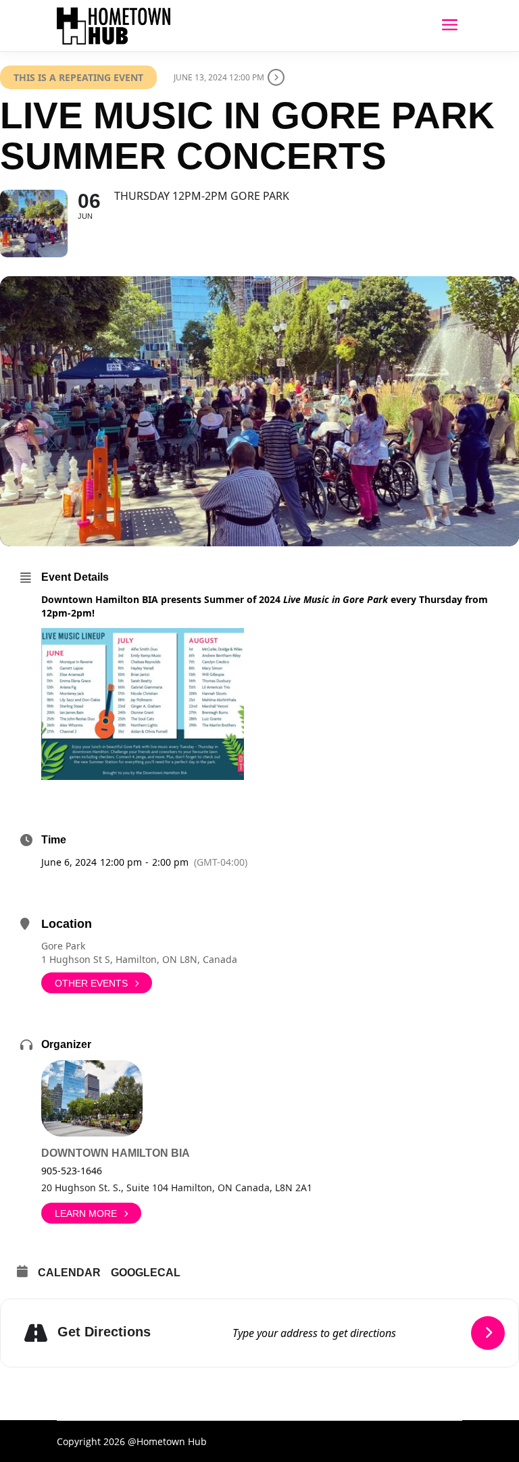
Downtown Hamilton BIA (115, 1153)
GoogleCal (145, 1272)
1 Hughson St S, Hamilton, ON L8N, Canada (139, 959)
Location (66, 923)
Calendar (69, 1272)
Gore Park (63, 945)
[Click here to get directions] (488, 1333)
